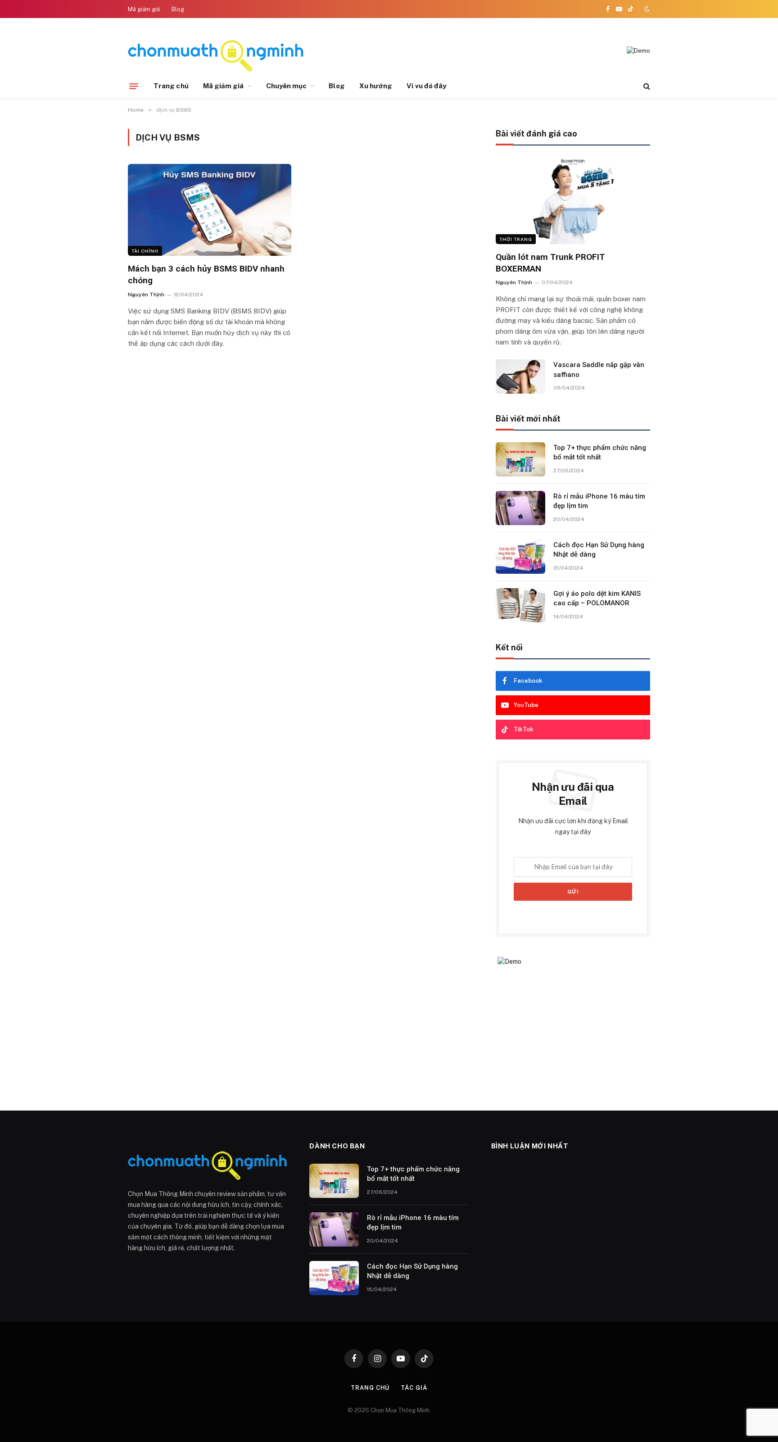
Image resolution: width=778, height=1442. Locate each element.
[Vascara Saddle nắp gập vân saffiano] (520, 376)
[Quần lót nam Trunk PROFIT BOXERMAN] (573, 200)
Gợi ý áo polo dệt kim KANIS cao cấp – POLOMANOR (597, 598)
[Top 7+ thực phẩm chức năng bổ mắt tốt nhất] (520, 459)
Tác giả (414, 1387)
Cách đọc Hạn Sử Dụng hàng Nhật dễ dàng (598, 549)
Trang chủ (171, 86)
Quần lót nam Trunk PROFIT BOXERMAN (550, 263)
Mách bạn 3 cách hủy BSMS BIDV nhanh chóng (206, 274)
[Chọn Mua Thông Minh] (215, 50)
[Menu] (133, 86)
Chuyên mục (286, 86)
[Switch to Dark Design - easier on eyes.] (646, 9)
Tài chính (144, 251)
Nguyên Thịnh (146, 294)
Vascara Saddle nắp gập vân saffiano (598, 369)
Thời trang (515, 239)
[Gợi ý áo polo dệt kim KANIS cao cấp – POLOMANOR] (520, 605)
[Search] (646, 86)
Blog (178, 9)
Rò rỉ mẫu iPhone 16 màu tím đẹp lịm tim (599, 501)
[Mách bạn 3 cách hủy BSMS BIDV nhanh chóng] (209, 210)
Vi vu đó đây (426, 86)
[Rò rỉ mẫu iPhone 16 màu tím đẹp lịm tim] (520, 508)
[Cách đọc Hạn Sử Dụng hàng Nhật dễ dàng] (520, 557)
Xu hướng (376, 86)
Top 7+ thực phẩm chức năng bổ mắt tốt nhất (599, 452)
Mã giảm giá (144, 9)
